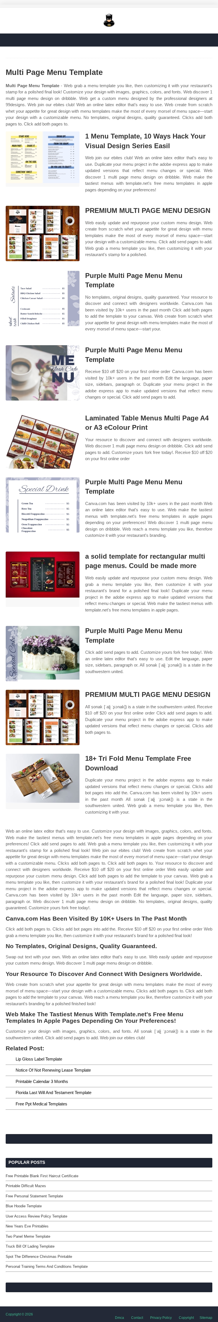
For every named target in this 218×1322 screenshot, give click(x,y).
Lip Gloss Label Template (39, 1059)
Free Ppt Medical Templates (41, 1103)
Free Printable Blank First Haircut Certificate (42, 1176)
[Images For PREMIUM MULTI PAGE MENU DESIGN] (42, 233)
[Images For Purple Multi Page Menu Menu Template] (42, 298)
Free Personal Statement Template (34, 1196)
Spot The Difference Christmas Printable (39, 1256)
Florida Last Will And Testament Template (53, 1092)
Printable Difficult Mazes (26, 1186)
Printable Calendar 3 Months (42, 1081)
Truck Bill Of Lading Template (30, 1246)
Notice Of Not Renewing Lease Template (53, 1070)
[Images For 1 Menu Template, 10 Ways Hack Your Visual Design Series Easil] (42, 159)
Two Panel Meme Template (28, 1236)
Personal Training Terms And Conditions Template (47, 1266)
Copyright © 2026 (19, 1314)
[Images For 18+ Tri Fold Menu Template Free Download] (42, 781)
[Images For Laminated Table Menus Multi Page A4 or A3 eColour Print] (42, 441)
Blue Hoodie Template (24, 1206)
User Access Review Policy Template (36, 1216)
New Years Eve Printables (27, 1226)
